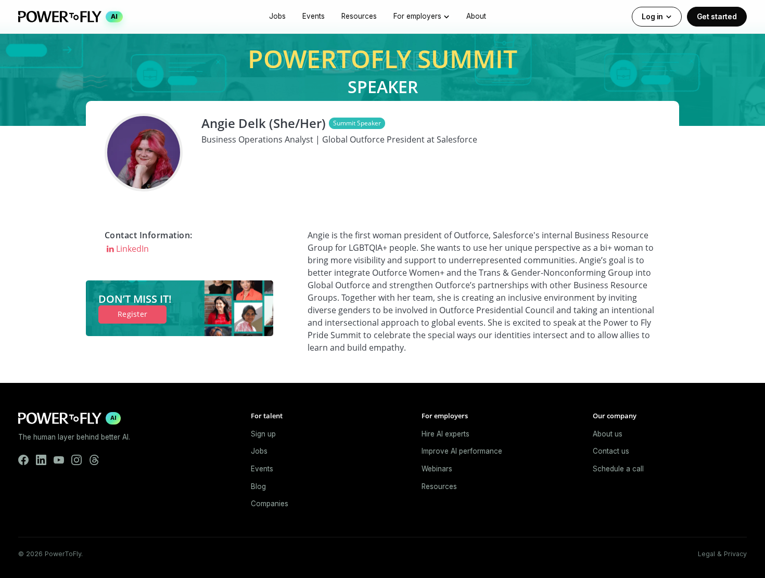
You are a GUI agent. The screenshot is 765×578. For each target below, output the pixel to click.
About (476, 16)
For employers (417, 16)
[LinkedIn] (41, 460)
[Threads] (94, 460)
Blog (258, 486)
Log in (652, 16)
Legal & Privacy (722, 554)
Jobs (277, 16)
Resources (359, 16)
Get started (717, 16)
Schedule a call (618, 469)
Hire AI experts (445, 434)
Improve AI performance (462, 451)
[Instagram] (76, 460)
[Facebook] (23, 460)
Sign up (263, 434)
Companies (269, 503)
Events (313, 16)
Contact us (611, 451)
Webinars (437, 469)
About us (607, 434)
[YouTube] (59, 460)
